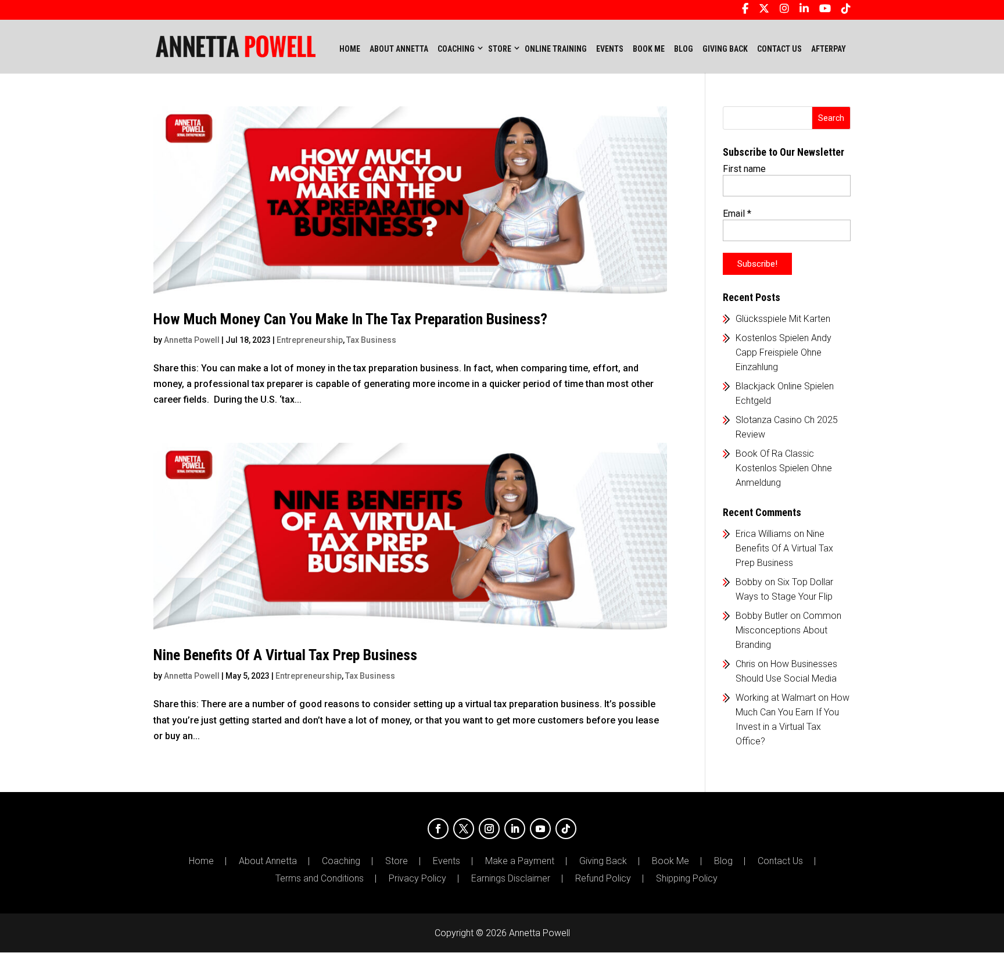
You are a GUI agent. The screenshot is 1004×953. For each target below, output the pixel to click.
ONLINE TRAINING (556, 48)
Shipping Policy (687, 879)
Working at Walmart (776, 697)
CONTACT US (779, 48)
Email (737, 213)
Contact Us (780, 861)
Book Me (670, 861)
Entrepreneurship (310, 340)
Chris (745, 663)
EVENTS (609, 48)
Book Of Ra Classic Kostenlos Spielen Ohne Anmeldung (784, 468)
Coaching (341, 861)
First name (744, 168)
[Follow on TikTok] (565, 828)
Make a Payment (519, 861)
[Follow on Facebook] (438, 828)
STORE (499, 48)
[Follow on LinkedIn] (514, 828)
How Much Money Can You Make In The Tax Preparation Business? (350, 319)
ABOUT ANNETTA (399, 48)
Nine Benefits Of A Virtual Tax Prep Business (285, 655)
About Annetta (268, 861)
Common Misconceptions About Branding (788, 630)
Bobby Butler (762, 615)
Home (349, 48)
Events (446, 861)
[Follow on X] (463, 828)
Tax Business (371, 340)
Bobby (749, 581)
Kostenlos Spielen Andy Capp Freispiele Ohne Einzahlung (783, 352)
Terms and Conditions (319, 879)
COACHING (456, 48)
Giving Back (603, 861)
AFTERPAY (828, 48)
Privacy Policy (417, 879)
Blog (723, 861)
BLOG (683, 48)
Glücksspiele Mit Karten (783, 318)
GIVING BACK (725, 48)
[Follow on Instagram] (489, 828)
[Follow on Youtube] (540, 828)
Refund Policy (603, 879)
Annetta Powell (192, 340)
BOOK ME (649, 48)
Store (396, 861)
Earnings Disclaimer (510, 879)
